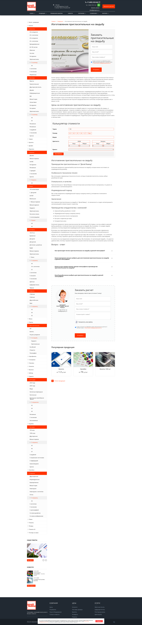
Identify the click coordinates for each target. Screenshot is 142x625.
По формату (34, 260)
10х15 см (32, 233)
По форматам (35, 402)
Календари (32, 379)
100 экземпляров (34, 189)
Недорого (32, 208)
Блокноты (32, 29)
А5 (32, 120)
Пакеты (31, 322)
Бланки (31, 25)
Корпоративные (34, 482)
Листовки (32, 427)
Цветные (32, 281)
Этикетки (31, 366)
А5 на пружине (34, 38)
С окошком (33, 275)
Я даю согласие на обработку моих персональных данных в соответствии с (102, 62)
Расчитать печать (34, 214)
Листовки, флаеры (77, 609)
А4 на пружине (34, 32)
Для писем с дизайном (36, 245)
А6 (32, 448)
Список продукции (59, 381)
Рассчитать (58, 153)
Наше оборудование (56, 612)
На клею (32, 53)
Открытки (32, 350)
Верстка (32, 81)
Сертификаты (32, 356)
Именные (32, 50)
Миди (31, 389)
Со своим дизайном (35, 513)
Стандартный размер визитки (39, 580)
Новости (70, 13)
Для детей (33, 192)
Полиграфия (33, 353)
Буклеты (31, 142)
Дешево (32, 90)
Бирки (31, 139)
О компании (93, 13)
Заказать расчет (109, 6)
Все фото (30, 560)
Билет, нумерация (34, 22)
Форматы (33, 180)
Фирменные (33, 74)
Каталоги (31, 152)
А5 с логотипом (34, 41)
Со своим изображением (36, 516)
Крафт (31, 248)
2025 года (32, 386)
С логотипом (33, 68)
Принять (99, 621)
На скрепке (33, 108)
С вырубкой (33, 129)
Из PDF (31, 195)
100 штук (32, 430)
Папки (32, 257)
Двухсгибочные (34, 300)
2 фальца (32, 294)
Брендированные (34, 44)
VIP (30, 328)
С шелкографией (34, 510)
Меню (30, 319)
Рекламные (33, 123)
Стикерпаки (32, 359)
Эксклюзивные (34, 420)
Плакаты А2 (32, 529)
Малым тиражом (34, 158)
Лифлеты (31, 291)
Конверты (32, 229)
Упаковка (31, 363)
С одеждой (32, 170)
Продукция (42, 13)
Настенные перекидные (36, 392)
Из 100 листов (33, 47)
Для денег (32, 239)
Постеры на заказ (33, 532)
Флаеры (31, 526)
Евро (31, 303)
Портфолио (81, 13)
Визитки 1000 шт (105, 369)
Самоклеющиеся (34, 463)
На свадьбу (34, 338)
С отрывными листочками (37, 457)
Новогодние (33, 488)
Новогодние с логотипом (36, 491)
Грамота (31, 376)
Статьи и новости (54, 614)
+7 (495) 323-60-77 (93, 2)
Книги (31, 186)
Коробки (31, 423)
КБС (31, 96)
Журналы (31, 149)
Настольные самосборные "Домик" (37, 398)
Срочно (32, 136)
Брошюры (32, 78)
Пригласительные (34, 325)
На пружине (33, 56)
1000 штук (32, 433)
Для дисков (33, 242)
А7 (32, 451)
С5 (32, 269)
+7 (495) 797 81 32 (91, 5)
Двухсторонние (34, 476)
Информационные (35, 93)
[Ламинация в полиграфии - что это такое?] (30, 576)
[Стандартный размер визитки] (30, 583)
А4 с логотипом (34, 35)
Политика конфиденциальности (33, 622)
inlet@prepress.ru (62, 311)
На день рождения (35, 334)
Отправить (96, 69)
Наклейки (31, 470)
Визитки (31, 369)
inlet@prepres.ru (94, 10)
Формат (33, 220)
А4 (32, 117)
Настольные (33, 395)
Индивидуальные (34, 479)
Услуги (31, 13)
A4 (32, 65)
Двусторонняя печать (35, 87)
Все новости (31, 586)
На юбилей (33, 347)
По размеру (34, 62)
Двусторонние (33, 436)
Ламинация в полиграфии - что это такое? (39, 574)
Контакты (104, 13)
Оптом (31, 494)
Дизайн (31, 145)
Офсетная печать (34, 59)
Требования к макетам (56, 13)
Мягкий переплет (34, 205)
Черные (32, 288)
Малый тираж (33, 99)
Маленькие (33, 198)
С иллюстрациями (34, 217)
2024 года (32, 383)
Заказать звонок (95, 7)
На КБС (31, 161)
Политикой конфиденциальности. (102, 63)
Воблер (31, 373)
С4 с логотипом (35, 266)
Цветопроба (98, 614)
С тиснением (33, 71)
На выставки (33, 102)
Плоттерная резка (100, 612)
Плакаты (31, 522)
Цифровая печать (34, 284)
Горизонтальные (34, 84)
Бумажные (32, 235)
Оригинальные (35, 344)
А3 (32, 183)
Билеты (32, 331)
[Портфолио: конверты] (37, 550)
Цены (51, 607)
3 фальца (32, 297)
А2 (32, 405)
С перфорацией (34, 460)
